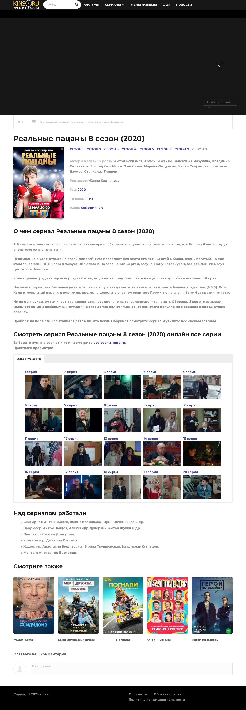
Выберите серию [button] (29, 358)
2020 (82, 190)
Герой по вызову (205, 639)
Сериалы (113, 5)
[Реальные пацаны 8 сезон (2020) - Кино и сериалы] (26, 5)
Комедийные (92, 208)
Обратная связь (167, 694)
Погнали (123, 639)
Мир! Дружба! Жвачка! (76, 639)
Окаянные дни (159, 639)
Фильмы (91, 5)
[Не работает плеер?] (33, 121)
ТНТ (90, 199)
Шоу (166, 5)
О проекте (138, 694)
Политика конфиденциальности (157, 700)
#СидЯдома (23, 639)
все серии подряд (109, 343)
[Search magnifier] (76, 4)
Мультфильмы (144, 5)
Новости (184, 5)
